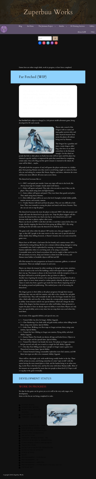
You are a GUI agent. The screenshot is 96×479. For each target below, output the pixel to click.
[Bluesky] (48, 43)
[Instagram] (44, 43)
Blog (20, 26)
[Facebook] (40, 43)
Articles (61, 26)
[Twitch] (52, 43)
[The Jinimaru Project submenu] (55, 26)
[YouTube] (56, 43)
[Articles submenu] (66, 26)
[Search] (55, 38)
